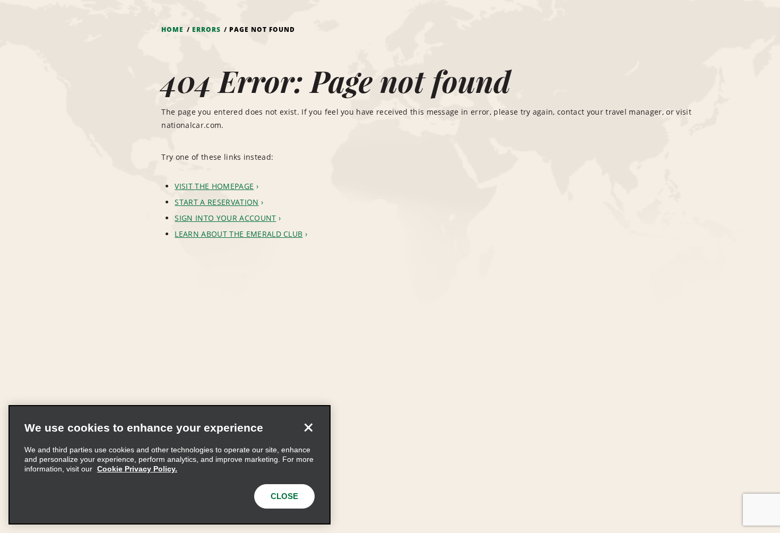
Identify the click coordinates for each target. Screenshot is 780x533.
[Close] (308, 427)
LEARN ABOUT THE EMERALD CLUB (238, 234)
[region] (169, 465)
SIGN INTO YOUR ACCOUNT (225, 218)
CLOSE (284, 496)
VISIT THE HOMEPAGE (214, 186)
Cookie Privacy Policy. (137, 469)
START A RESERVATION (216, 202)
